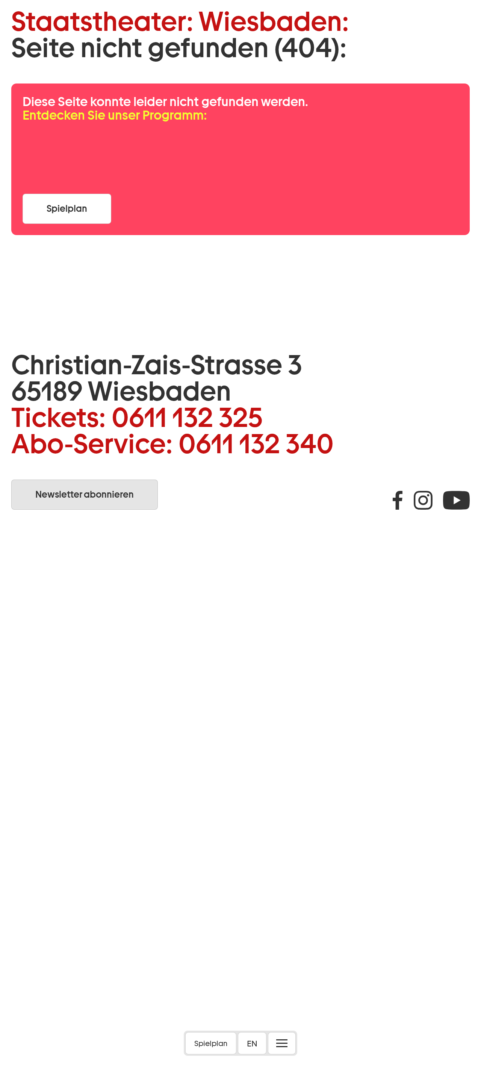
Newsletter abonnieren (84, 494)
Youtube (456, 500)
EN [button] (252, 1043)
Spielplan (210, 1043)
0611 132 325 (187, 417)
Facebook (397, 500)
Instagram (423, 500)
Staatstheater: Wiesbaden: (180, 21)
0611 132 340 (256, 444)
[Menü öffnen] (282, 1043)
